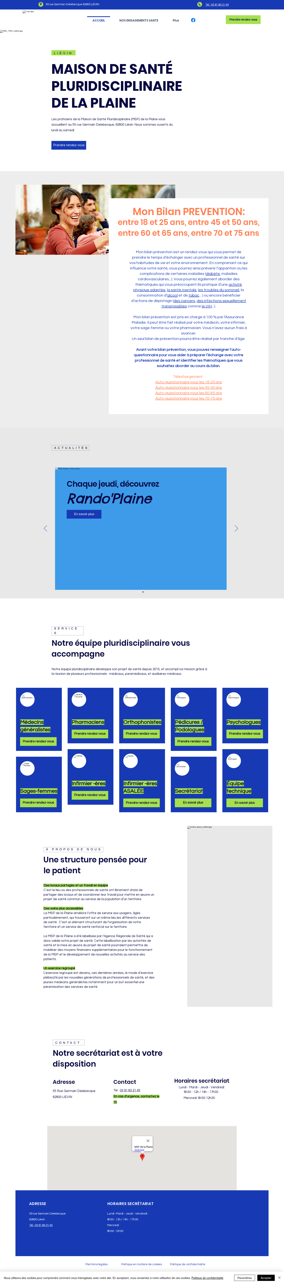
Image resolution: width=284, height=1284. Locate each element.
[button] (138, 18)
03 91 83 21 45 (130, 1090)
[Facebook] (193, 20)
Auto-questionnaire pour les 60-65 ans (188, 393)
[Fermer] (279, 1278)
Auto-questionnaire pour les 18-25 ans (188, 382)
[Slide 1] (138, 592)
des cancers (184, 301)
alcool (172, 295)
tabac (194, 295)
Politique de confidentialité (187, 1264)
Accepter (266, 1278)
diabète (213, 274)
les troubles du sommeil (218, 290)
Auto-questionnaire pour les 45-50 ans (188, 387)
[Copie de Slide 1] (143, 592)
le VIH (207, 306)
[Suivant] (236, 528)
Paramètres (244, 1278)
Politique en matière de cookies (141, 1264)
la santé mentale (181, 290)
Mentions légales (96, 1264)
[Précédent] (45, 528)
